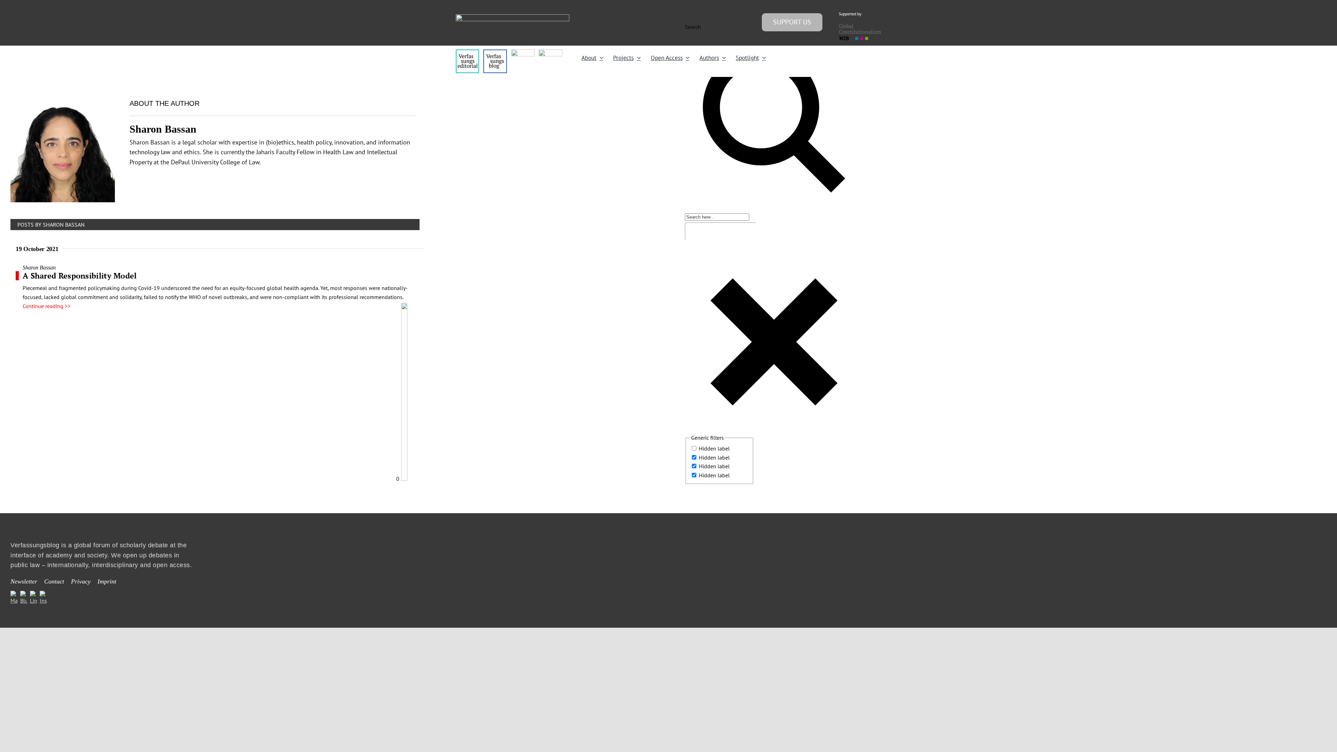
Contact (54, 581)
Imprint (106, 581)
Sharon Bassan (39, 268)
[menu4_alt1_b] (467, 52)
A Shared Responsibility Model (80, 276)
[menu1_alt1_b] (495, 52)
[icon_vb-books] (550, 52)
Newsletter (23, 581)
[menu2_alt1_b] (522, 52)
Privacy (81, 581)
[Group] (512, 17)
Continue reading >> (46, 306)
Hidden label (714, 448)
